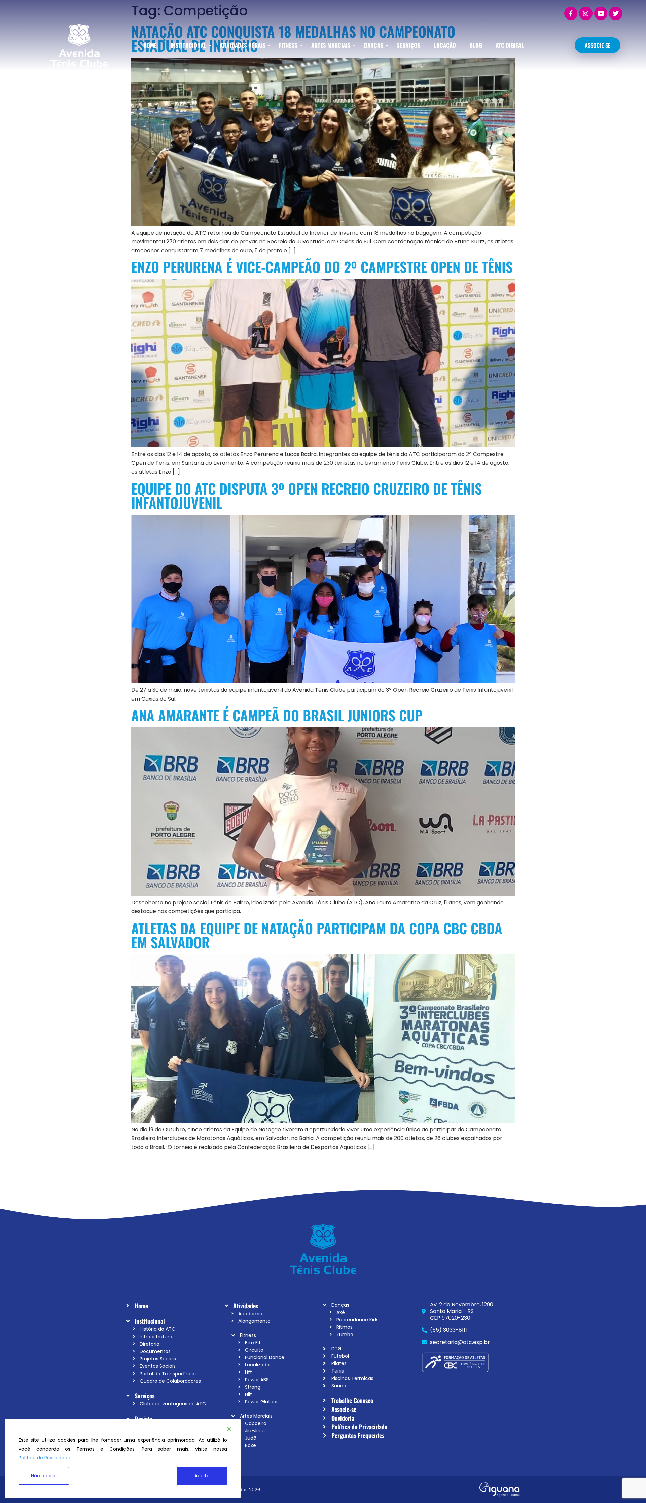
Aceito (202, 1475)
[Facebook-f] (571, 13)
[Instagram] (586, 13)
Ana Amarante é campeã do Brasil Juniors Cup (277, 715)
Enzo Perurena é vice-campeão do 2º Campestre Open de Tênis (322, 266)
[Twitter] (615, 13)
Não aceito (44, 1475)
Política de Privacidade (45, 1457)
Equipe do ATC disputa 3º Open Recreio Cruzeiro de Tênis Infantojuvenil (306, 495)
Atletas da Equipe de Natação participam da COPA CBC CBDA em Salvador (316, 934)
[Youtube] (601, 13)
